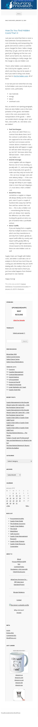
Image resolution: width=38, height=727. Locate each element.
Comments (11, 635)
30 (13, 503)
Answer (19, 613)
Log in (8, 630)
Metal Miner (14, 531)
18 (20, 498)
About (19, 559)
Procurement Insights (17, 518)
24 (16, 501)
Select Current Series (13, 357)
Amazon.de (19, 683)
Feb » (27, 506)
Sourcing (12, 369)
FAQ (19, 564)
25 (20, 501)
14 (7, 498)
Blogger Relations (19, 592)
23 (13, 501)
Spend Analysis (14, 377)
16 (13, 498)
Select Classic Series (13, 359)
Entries (10, 633)
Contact (19, 600)
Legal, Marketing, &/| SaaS (17, 387)
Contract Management (16, 374)
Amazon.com (19, 678)
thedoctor (21, 289)
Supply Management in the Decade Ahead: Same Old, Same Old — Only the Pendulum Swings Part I (17, 412)
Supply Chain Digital (16, 521)
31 (16, 503)
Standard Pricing (19, 584)
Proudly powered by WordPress (10, 713)
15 (10, 498)
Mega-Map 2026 (11, 354)
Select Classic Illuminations (15, 362)
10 (16, 496)
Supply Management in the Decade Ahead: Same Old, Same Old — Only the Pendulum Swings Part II (17, 404)
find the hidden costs (21, 76)
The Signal (13, 529)
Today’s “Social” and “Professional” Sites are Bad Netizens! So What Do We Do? (19, 440)
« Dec (8, 506)
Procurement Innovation (21, 286)
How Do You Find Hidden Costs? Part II (17, 31)
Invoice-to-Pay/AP (14, 382)
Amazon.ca (19, 675)
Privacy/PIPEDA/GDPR (19, 562)
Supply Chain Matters (17, 526)
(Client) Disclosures (19, 572)
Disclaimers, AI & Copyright (19, 569)
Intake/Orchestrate (15, 385)
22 (10, 501)
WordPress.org (11, 638)
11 (20, 496)
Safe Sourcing (14, 534)
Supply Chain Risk (14, 390)
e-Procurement (14, 380)
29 (10, 503)
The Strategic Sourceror (17, 524)
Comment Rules (19, 567)
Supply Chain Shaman (17, 541)
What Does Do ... (19, 579)
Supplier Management (16, 372)
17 (16, 498)
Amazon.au (19, 685)
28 (7, 503)
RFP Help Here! (19, 582)
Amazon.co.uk (19, 680)
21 (7, 501)
